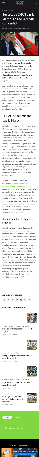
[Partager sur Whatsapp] (17, 300)
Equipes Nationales (22, 326)
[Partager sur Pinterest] (13, 300)
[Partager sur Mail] (25, 300)
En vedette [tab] (7, 417)
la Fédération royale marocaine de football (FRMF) (15, 185)
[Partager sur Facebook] (4, 300)
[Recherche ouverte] (36, 3)
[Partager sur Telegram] (21, 300)
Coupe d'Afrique (8, 10)
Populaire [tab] (17, 417)
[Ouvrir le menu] (4, 3)
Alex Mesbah (8, 28)
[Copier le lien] (29, 300)
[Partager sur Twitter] (8, 300)
